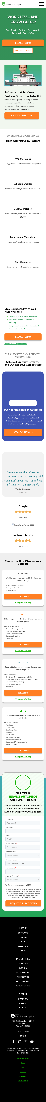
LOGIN (23, 1036)
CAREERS (23, 1008)
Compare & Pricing (23, 602)
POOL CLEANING (23, 986)
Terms (23, 1063)
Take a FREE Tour (23, 51)
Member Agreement (23, 1058)
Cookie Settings (23, 1081)
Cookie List (23, 1076)
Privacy (23, 1067)
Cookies (23, 1072)
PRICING (23, 937)
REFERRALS (23, 946)
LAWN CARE (23, 963)
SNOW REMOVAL (23, 972)
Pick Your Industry (21, 115)
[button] (13, 1041)
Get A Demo (23, 597)
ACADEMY (23, 1003)
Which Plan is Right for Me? (15, 344)
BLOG (23, 942)
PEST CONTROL (23, 981)
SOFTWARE (23, 933)
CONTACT (23, 950)
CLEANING (23, 968)
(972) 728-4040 (23, 1031)
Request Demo (23, 43)
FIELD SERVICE (23, 977)
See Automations (23, 432)
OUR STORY (23, 999)
